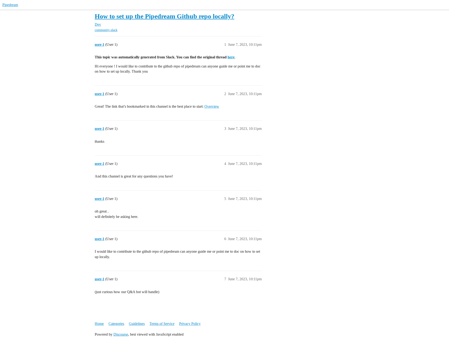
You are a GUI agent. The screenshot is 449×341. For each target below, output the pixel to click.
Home (99, 324)
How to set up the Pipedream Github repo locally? (164, 16)
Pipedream (10, 5)
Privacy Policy (190, 324)
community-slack (106, 30)
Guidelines (137, 324)
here (231, 57)
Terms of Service (161, 324)
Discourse (120, 334)
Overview (211, 106)
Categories (116, 324)
